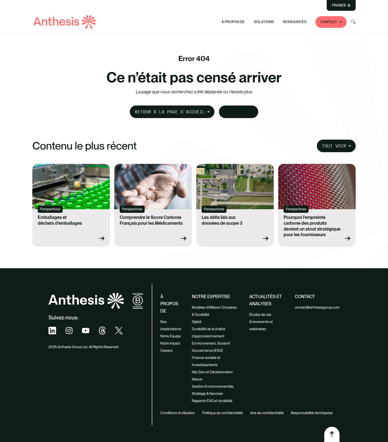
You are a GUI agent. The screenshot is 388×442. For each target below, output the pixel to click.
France (339, 5)
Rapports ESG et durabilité (212, 401)
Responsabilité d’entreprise (312, 413)
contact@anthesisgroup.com (317, 307)
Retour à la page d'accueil (170, 111)
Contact (328, 22)
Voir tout (125, 19)
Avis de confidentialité (267, 413)
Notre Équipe (170, 336)
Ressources (294, 22)
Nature (197, 379)
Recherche (236, 111)
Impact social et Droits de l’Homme (149, 11)
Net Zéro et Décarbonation (212, 372)
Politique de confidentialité (222, 413)
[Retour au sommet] (332, 434)
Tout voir (334, 145)
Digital (196, 322)
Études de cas (260, 314)
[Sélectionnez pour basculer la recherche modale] (353, 22)
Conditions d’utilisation (177, 413)
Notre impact (170, 343)
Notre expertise (211, 296)
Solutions (264, 22)
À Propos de (233, 22)
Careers (166, 350)
